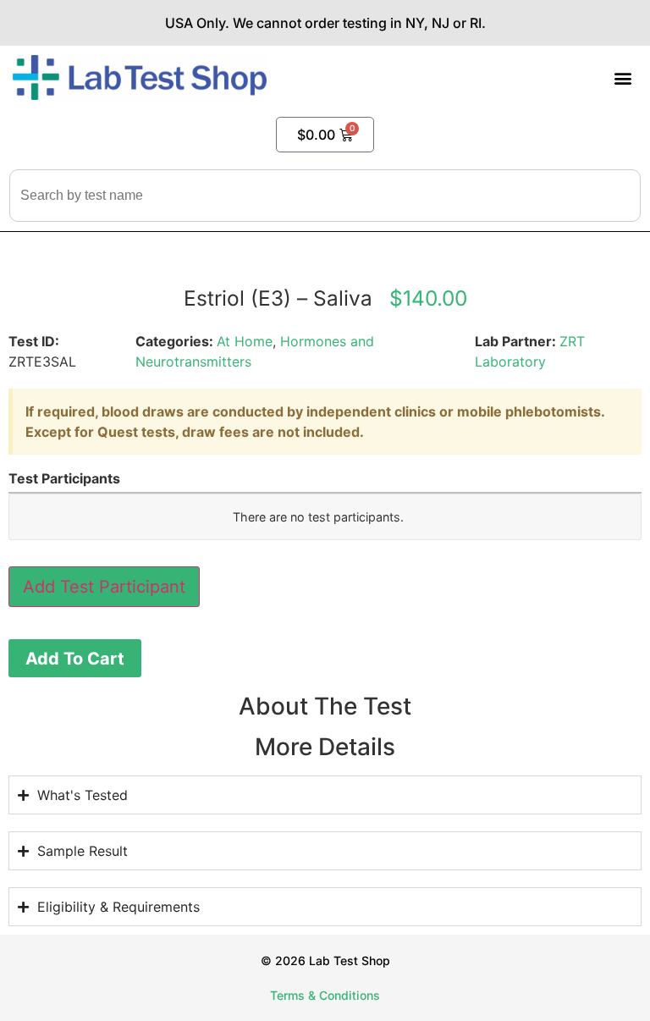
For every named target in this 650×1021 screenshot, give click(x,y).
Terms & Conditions (325, 995)
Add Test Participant (104, 587)
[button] (623, 77)
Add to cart (74, 658)
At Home (245, 341)
